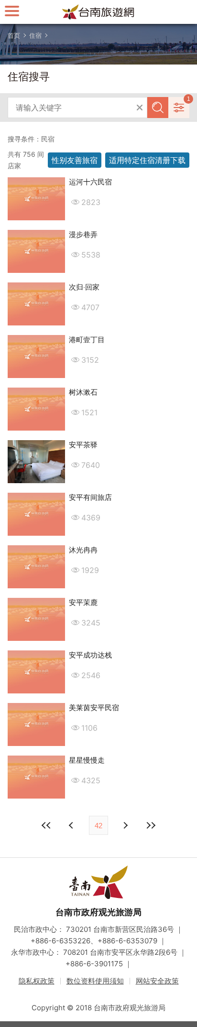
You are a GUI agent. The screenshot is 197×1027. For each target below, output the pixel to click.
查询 (157, 107)
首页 (14, 35)
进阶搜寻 (178, 107)
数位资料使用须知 (95, 980)
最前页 (46, 825)
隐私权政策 (37, 980)
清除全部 (139, 107)
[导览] (12, 11)
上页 (124, 825)
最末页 (150, 825)
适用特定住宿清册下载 (147, 160)
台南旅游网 (98, 12)
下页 (72, 825)
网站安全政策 (157, 980)
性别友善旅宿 (75, 160)
